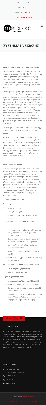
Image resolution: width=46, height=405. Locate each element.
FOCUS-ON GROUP (28, 396)
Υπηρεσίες (13, 401)
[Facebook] (21, 2)
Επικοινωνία (33, 401)
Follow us (8, 318)
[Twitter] (18, 2)
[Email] (28, 2)
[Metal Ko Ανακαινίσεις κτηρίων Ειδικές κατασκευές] (17, 28)
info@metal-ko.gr (9, 383)
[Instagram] (24, 2)
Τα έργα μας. (23, 401)
